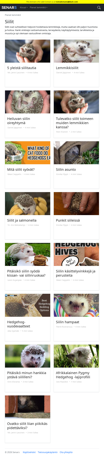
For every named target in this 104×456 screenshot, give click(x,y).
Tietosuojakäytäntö (48, 452)
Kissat (23, 7)
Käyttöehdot (29, 452)
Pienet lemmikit (38, 7)
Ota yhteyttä (66, 452)
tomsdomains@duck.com (67, 2)
